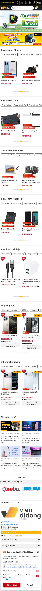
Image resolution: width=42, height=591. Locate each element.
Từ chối (30, 585)
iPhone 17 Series (7, 366)
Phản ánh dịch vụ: (12, 536)
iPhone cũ (5, 310)
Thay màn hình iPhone (9, 54)
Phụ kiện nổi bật (10, 249)
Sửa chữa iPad (9, 100)
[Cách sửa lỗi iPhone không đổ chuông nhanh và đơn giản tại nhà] (31, 426)
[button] (38, 552)
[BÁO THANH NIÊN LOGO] (31, 488)
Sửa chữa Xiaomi (29, 203)
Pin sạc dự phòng (18, 254)
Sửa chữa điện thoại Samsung (11, 203)
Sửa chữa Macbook (12, 150)
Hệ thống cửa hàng (9, 532)
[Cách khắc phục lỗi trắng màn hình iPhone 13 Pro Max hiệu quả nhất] (10, 451)
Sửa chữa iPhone (11, 50)
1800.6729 (6, 522)
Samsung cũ (15, 310)
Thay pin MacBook (8, 155)
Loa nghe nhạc (31, 254)
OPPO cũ (25, 310)
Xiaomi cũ (34, 310)
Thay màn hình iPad (20, 105)
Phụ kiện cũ (6, 254)
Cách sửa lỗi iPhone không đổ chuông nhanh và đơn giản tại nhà (31, 440)
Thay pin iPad (6, 105)
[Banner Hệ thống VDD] (21, 2)
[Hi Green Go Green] (21, 21)
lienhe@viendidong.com (10, 524)
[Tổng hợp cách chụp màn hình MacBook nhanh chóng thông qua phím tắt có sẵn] (31, 451)
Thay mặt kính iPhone (26, 54)
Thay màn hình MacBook (25, 155)
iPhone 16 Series (30, 366)
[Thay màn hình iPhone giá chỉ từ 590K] (21, 39)
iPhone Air (19, 366)
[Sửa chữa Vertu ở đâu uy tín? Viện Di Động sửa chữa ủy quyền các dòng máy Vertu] (10, 426)
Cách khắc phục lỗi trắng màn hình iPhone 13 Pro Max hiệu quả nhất (10, 466)
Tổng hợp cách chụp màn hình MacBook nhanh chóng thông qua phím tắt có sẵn (31, 466)
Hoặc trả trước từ (10, 345)
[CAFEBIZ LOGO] (11, 489)
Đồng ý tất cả (12, 585)
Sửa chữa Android (11, 199)
